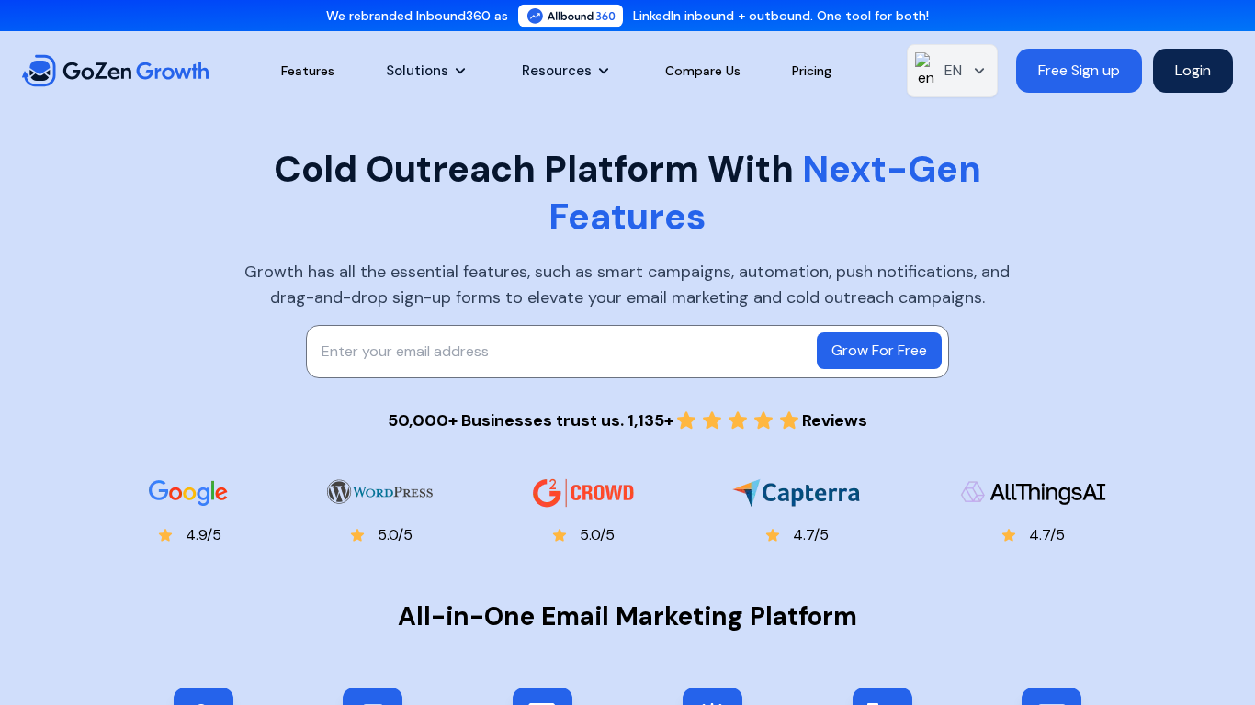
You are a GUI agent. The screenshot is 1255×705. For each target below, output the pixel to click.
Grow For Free (879, 350)
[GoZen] (114, 71)
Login (1193, 70)
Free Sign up (1079, 70)
